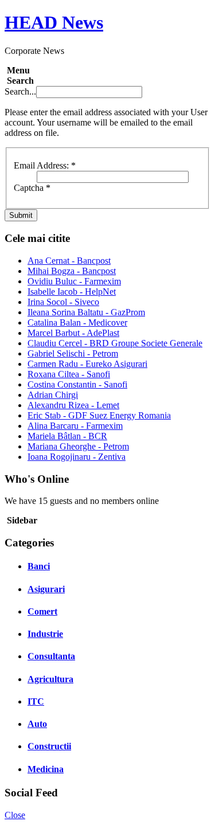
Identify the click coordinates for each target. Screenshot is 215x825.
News (54, 22)
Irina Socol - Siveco (63, 302)
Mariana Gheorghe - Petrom (78, 446)
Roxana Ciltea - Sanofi (69, 374)
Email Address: (45, 165)
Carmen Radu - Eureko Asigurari (87, 364)
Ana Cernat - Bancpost (69, 260)
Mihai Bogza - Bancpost (72, 271)
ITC (36, 701)
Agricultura (50, 679)
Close (15, 815)
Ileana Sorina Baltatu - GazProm (86, 312)
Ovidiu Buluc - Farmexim (74, 281)
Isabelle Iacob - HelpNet (72, 291)
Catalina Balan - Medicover (77, 322)
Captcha (32, 188)
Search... (20, 91)
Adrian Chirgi (53, 395)
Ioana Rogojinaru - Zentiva (77, 457)
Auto (37, 724)
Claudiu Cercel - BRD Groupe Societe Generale (115, 343)
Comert (42, 611)
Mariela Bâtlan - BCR (67, 436)
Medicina (46, 769)
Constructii (49, 746)
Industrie (45, 634)
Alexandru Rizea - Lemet (73, 405)
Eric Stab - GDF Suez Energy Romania (99, 415)
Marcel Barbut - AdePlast (73, 333)
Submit (21, 215)
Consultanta (51, 656)
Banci (39, 566)
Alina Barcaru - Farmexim (75, 426)
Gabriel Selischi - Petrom (73, 353)
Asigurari (46, 589)
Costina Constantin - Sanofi (77, 384)
